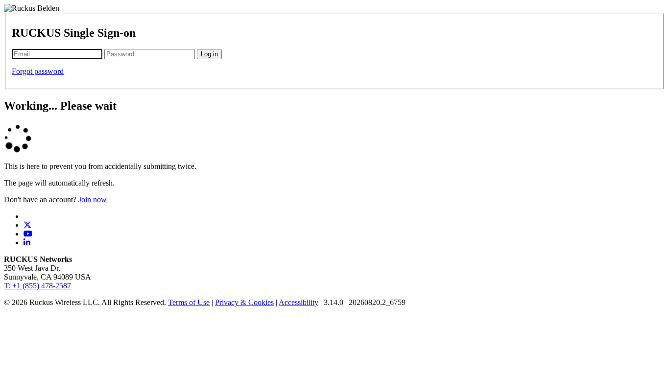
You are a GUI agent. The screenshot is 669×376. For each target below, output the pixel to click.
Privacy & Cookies (244, 302)
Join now (92, 199)
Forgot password (38, 71)
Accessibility (298, 302)
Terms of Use (189, 302)
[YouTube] (28, 234)
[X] (27, 225)
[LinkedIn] (27, 242)
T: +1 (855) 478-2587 (37, 286)
